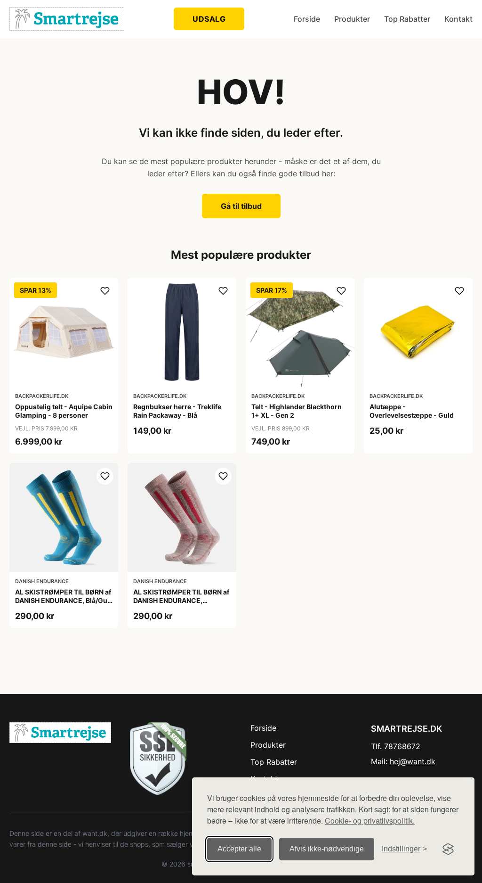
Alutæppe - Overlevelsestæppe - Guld (412, 411)
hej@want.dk (412, 761)
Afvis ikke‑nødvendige (326, 849)
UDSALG (209, 19)
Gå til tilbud (241, 206)
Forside (307, 19)
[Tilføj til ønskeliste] (104, 290)
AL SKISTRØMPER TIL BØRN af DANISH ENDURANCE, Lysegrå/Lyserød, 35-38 (181, 600)
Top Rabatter (407, 19)
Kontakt (458, 19)
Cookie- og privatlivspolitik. (370, 820)
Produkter (352, 19)
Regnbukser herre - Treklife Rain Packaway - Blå (177, 411)
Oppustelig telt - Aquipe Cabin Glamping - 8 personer (63, 411)
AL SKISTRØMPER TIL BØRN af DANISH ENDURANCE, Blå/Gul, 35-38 (63, 600)
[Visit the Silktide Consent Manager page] (448, 849)
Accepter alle (239, 849)
